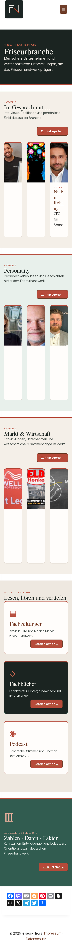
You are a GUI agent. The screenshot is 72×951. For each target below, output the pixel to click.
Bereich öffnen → (46, 644)
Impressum (52, 933)
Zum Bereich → (53, 867)
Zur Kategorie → (52, 131)
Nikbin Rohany (59, 200)
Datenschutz (36, 939)
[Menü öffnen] (63, 9)
